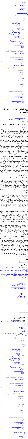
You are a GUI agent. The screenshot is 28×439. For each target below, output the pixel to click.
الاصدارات (23, 98)
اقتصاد (21, 47)
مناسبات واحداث (24, 127)
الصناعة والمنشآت (18, 53)
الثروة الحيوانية (20, 80)
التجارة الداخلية (20, 55)
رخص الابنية (12, 57)
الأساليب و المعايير (18, 96)
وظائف (23, 6)
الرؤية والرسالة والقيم (15, 24)
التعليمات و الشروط (20, 297)
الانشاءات (8, 55)
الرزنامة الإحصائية (19, 102)
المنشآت (10, 91)
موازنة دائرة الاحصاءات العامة (13, 34)
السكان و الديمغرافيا (18, 65)
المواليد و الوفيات (8, 67)
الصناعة (15, 55)
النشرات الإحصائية (18, 100)
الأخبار (21, 43)
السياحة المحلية (16, 51)
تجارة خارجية (20, 50)
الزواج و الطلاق (14, 67)
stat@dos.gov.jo (14, 320)
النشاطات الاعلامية (18, 45)
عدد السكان (21, 67)
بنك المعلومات (22, 283)
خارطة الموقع (22, 328)
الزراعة (21, 78)
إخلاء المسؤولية (21, 296)
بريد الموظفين (22, 9)
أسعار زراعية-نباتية (8, 80)
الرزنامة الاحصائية (21, 284)
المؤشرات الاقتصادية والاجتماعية (18, 285)
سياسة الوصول (21, 294)
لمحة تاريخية (17, 22)
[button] (27, 14)
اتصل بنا (23, 10)
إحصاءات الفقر (20, 70)
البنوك (5, 55)
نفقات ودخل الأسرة (14, 50)
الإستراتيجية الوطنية (15, 31)
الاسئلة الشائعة (22, 327)
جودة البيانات (20, 97)
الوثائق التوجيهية (19, 29)
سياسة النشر (22, 293)
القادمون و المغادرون (9, 51)
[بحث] (14, 338)
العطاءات (23, 8)
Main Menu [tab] (22, 340)
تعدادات (21, 88)
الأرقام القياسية (20, 63)
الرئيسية (23, 18)
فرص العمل (14, 74)
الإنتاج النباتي (14, 80)
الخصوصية (23, 298)
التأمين (2, 55)
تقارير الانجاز (17, 36)
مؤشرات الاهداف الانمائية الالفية (18, 287)
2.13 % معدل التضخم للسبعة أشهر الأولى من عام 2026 (16, 275)
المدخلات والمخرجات (5, 61)
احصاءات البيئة (20, 86)
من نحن (21, 20)
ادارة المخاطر (18, 38)
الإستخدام (9, 74)
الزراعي (14, 91)
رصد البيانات (17, 37)
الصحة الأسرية (5, 68)
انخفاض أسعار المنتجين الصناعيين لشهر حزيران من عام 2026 (14, 274)
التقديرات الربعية (12, 61)
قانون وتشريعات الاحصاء (14, 33)
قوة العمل (20, 72)
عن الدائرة (23, 19)
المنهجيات (23, 93)
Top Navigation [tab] (22, 341)
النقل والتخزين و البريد (19, 57)
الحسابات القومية (19, 59)
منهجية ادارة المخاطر (15, 40)
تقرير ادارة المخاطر (15, 41)
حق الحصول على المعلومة (19, 5)
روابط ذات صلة (21, 330)
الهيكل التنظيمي (16, 25)
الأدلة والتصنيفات (19, 94)
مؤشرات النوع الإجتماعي (13, 68)
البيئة (21, 84)
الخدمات (12, 55)
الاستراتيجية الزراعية (16, 81)
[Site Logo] (22, 13)
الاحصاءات (23, 46)
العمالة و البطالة (20, 74)
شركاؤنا (18, 27)
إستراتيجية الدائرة (16, 32)
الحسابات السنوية (20, 61)
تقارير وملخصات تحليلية (17, 101)
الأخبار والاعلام (22, 42)
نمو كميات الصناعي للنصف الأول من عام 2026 (17, 272)
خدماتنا (18, 28)
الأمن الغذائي (8, 50)
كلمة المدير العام (16, 23)
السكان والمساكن (19, 91)
